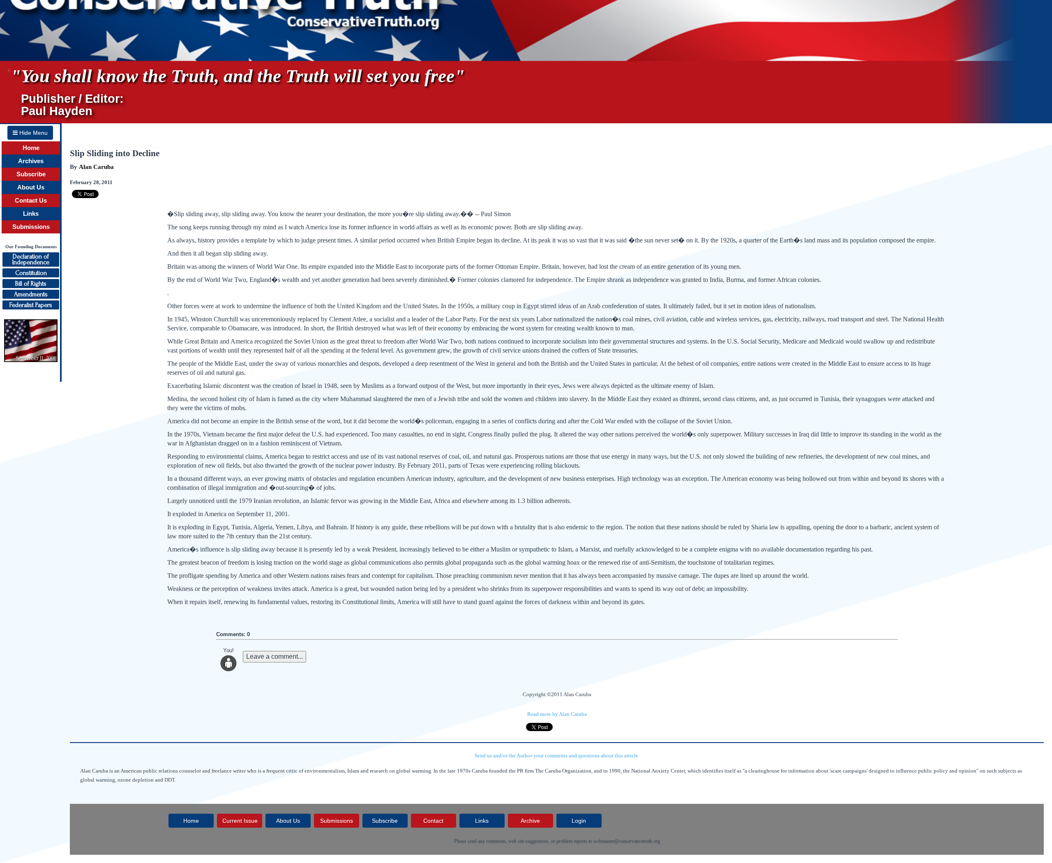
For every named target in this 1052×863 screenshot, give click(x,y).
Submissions (31, 227)
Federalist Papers (30, 305)
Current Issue (240, 820)
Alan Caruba (96, 167)
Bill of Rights (30, 283)
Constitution (31, 273)
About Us (30, 187)
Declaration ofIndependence (30, 259)
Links (31, 213)
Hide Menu (33, 132)
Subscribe (31, 174)
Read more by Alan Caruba (557, 714)
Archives (31, 161)
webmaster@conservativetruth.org (626, 841)
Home (31, 148)
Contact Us (31, 200)
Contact (433, 820)
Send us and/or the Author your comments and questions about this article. (557, 755)
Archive (530, 820)
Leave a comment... (274, 656)
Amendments (31, 294)
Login (579, 820)
